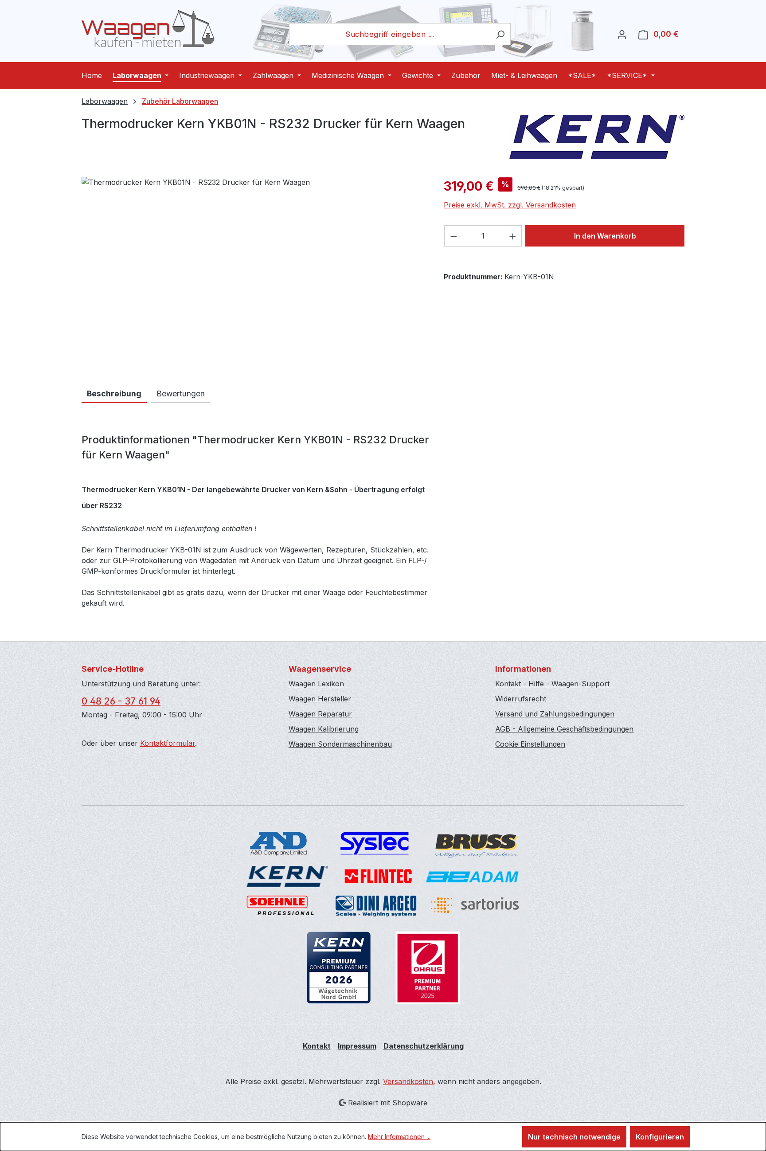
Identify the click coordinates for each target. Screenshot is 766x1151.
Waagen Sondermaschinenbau (340, 744)
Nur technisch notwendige (574, 1136)
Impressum (357, 1045)
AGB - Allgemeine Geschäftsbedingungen (564, 728)
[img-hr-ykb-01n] (254, 272)
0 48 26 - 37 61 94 (121, 701)
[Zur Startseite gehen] (148, 29)
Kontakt (317, 1045)
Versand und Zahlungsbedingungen (554, 713)
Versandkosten (408, 1081)
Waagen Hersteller (320, 698)
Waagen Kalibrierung (324, 728)
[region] (254, 272)
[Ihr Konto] (622, 34)
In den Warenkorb (605, 235)
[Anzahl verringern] (453, 236)
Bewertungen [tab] (180, 393)
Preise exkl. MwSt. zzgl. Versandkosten (510, 204)
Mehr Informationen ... (399, 1136)
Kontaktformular (167, 743)
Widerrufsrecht (520, 698)
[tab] (114, 394)
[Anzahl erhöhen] (513, 236)
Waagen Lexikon (316, 683)
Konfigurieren (660, 1136)
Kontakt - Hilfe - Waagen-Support (552, 683)
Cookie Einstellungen (530, 744)
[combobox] (389, 34)
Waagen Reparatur (320, 713)
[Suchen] (500, 34)
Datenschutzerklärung (423, 1045)
